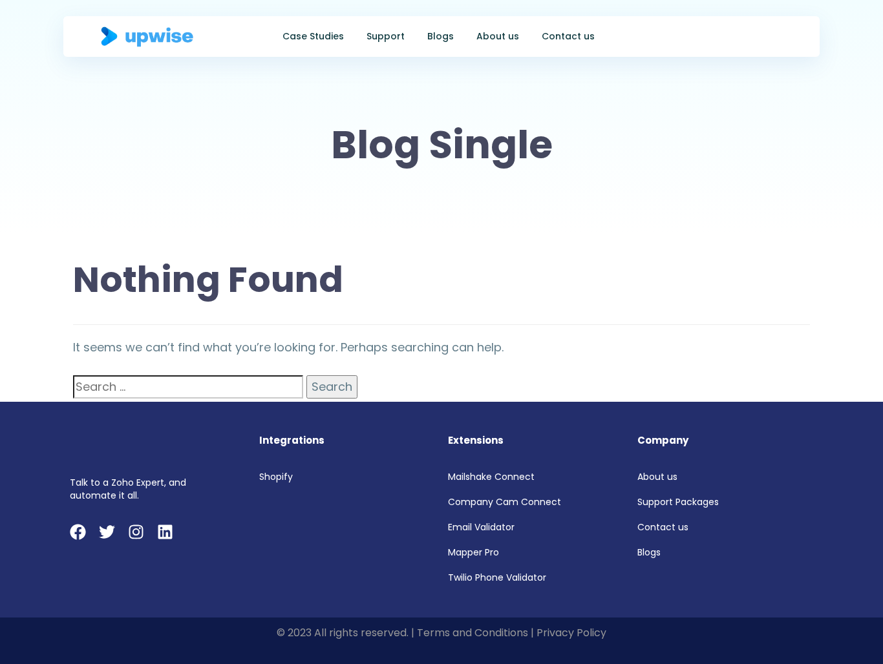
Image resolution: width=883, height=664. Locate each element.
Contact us (568, 36)
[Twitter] (107, 532)
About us (497, 36)
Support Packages (678, 501)
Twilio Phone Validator (497, 577)
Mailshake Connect (491, 476)
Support (386, 36)
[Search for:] (188, 387)
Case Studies (313, 36)
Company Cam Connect (504, 501)
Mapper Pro (473, 552)
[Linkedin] (165, 532)
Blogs (440, 36)
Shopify (276, 476)
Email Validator (481, 527)
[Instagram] (136, 532)
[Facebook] (78, 532)
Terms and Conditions (472, 632)
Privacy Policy (571, 632)
